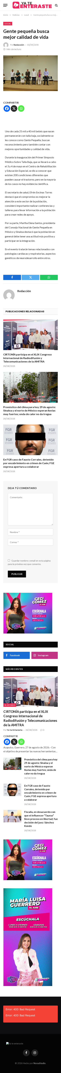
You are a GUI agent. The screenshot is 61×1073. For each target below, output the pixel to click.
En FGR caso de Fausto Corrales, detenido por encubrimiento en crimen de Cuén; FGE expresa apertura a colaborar (28, 463)
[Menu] (5, 5)
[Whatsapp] (21, 108)
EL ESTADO (10, 705)
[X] (14, 108)
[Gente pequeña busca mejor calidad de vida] (30, 73)
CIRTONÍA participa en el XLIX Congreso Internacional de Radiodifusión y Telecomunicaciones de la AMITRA (27, 358)
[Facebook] (7, 108)
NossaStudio (40, 1063)
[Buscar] (56, 5)
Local (8, 23)
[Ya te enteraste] (32, 5)
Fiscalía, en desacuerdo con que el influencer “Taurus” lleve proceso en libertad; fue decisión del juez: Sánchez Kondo (41, 818)
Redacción (19, 44)
